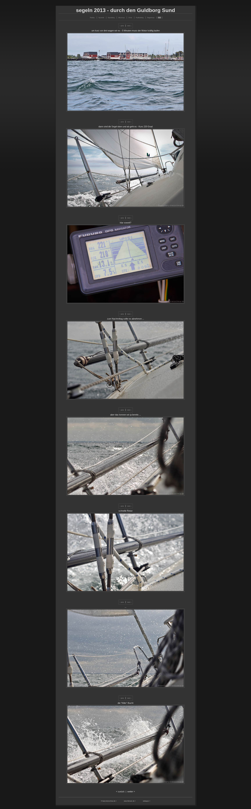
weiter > (131, 791)
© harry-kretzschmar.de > (109, 801)
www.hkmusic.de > (130, 801)
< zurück (120, 791)
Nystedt (101, 17)
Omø (130, 17)
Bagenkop (150, 17)
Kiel (159, 17)
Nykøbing (111, 17)
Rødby (92, 17)
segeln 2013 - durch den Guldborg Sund (125, 10)
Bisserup (121, 17)
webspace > (146, 801)
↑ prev (122, 26)
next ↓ (129, 26)
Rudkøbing (140, 17)
